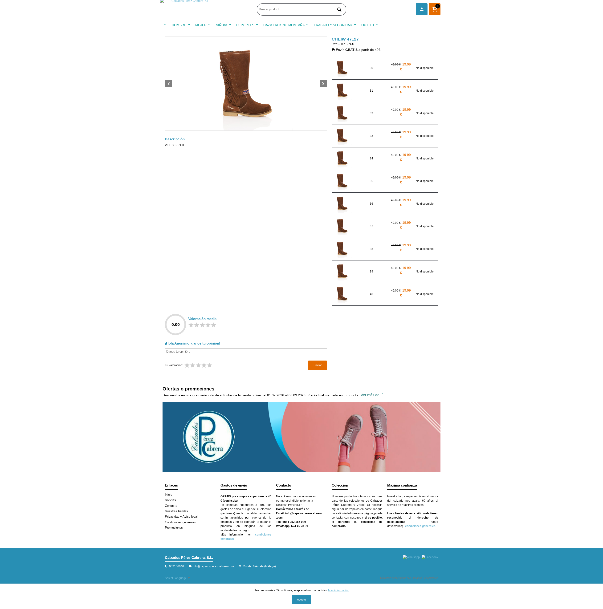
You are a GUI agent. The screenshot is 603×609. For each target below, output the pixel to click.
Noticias (170, 500)
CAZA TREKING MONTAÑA (284, 25)
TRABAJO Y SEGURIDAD (333, 25)
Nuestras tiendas (176, 511)
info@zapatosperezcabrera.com (213, 566)
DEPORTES (245, 25)
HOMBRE (179, 25)
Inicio (168, 494)
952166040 (176, 566)
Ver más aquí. (372, 395)
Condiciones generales (180, 522)
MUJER (201, 25)
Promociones (174, 527)
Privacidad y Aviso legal (181, 516)
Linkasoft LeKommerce (425, 578)
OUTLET (368, 25)
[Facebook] (430, 557)
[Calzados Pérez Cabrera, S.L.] (207, 9)
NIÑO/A (221, 25)
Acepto (301, 599)
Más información (338, 590)
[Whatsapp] (411, 557)
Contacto (171, 506)
